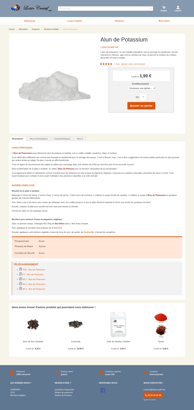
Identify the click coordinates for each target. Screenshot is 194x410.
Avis (80, 139)
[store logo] (31, 8)
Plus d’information (39, 139)
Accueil (12, 29)
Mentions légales (18, 395)
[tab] (17, 138)
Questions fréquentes (64, 389)
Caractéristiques (62, 139)
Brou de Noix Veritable (33, 341)
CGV (12, 392)
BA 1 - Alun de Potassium (34, 279)
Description (17, 139)
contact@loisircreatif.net (154, 389)
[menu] (97, 21)
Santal (161, 341)
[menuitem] (29, 21)
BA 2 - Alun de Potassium (34, 284)
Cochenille (89, 232)
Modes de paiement (64, 392)
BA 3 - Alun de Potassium (34, 289)
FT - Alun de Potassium (33, 274)
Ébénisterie (23, 29)
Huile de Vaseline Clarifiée (118, 341)
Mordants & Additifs (51, 29)
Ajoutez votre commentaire (133, 64)
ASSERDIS (15, 389)
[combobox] (105, 8)
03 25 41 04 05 (154, 395)
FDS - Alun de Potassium (34, 269)
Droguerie (36, 29)
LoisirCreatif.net (109, 47)
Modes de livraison (63, 395)
